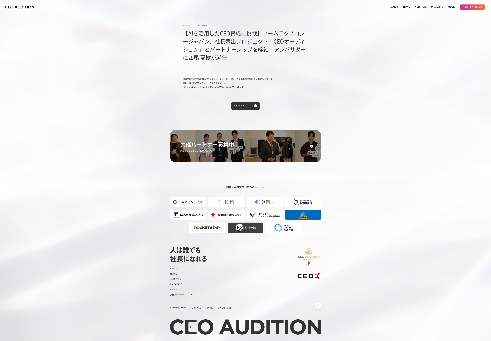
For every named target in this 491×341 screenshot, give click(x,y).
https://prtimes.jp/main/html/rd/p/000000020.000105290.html (213, 87)
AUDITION (420, 7)
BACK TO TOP (241, 105)
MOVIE (451, 7)
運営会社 (210, 308)
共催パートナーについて (472, 7)
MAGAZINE (437, 7)
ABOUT (394, 7)
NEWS (406, 7)
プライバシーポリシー (225, 308)
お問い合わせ (196, 308)
